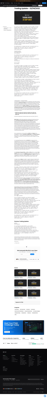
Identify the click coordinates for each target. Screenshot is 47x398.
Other (15, 314)
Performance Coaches (32, 359)
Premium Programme (23, 360)
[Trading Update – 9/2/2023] (34, 273)
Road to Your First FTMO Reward (19, 311)
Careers (38, 363)
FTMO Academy (31, 365)
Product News (33, 309)
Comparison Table (22, 364)
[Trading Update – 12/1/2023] (34, 294)
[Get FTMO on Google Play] (42, 388)
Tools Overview (31, 358)
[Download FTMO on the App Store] (38, 388)
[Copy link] (15, 243)
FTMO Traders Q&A (22, 309)
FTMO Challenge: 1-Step (23, 362)
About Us (38, 358)
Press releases (17, 309)
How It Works (14, 358)
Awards (38, 360)
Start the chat (6, 357)
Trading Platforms (31, 364)
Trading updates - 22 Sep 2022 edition (7, 28)
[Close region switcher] (43, 5)
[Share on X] (19, 243)
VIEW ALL (15, 223)
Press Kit (13, 360)
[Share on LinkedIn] (17, 243)
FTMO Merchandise (14, 361)
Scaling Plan (21, 359)
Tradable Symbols (31, 362)
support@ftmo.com (6, 358)
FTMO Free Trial (22, 358)
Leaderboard (30, 360)
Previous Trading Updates (7, 30)
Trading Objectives (22, 361)
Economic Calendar (31, 361)
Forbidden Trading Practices (31, 357)
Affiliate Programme (15, 359)
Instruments (28, 309)
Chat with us (5, 356)
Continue (40, 5)
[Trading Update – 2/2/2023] (20, 283)
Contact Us (38, 359)
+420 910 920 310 (6, 359)
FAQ (12, 356)
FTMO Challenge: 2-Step (23, 363)
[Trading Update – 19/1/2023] (20, 294)
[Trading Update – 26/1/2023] (34, 283)
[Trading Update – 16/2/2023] (20, 273)
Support (13, 357)
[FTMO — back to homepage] (2, 3)
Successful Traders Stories (28, 311)
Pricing (21, 357)
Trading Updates (16, 297)
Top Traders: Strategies (36, 311)
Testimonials (39, 362)
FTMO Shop (38, 364)
